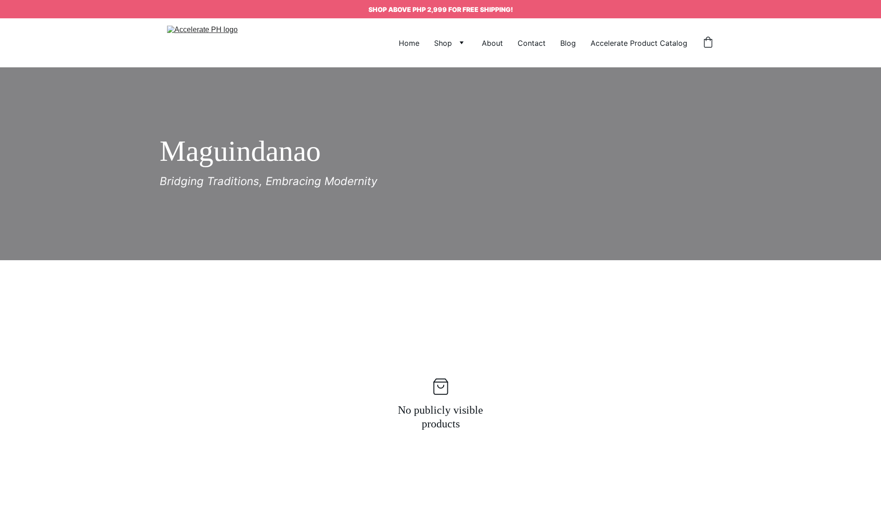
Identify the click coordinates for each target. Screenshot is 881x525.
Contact (532, 43)
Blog (568, 43)
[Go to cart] (708, 43)
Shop (443, 43)
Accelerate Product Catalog (639, 43)
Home (409, 43)
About (492, 43)
